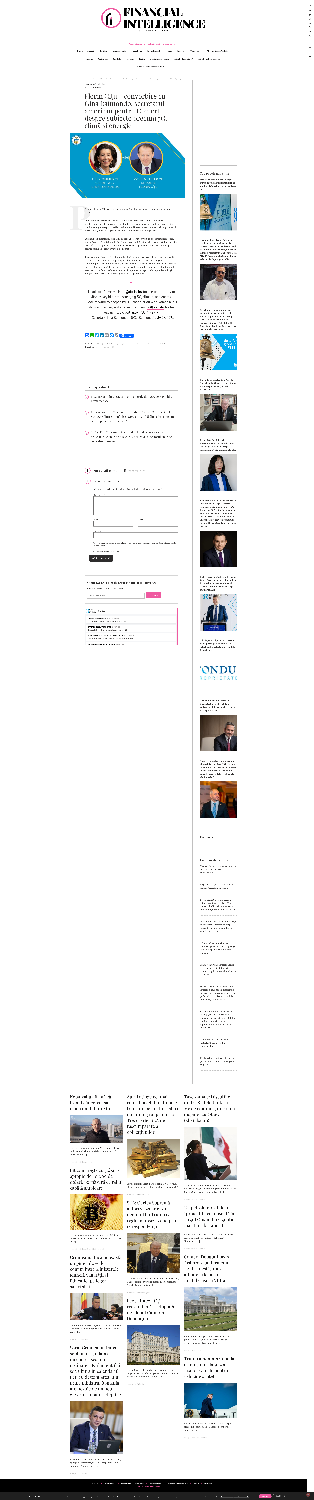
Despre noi (95, 1483)
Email (141, 519)
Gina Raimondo (143, 343)
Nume (96, 519)
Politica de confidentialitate (177, 1483)
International (136, 51)
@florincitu (133, 291)
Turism (142, 59)
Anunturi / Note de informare (150, 66)
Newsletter (139, 1483)
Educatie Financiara (183, 59)
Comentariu (99, 495)
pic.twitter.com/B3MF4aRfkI (139, 312)
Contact (196, 1483)
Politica (103, 51)
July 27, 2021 (164, 317)
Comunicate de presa (159, 59)
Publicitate (208, 1483)
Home (80, 51)
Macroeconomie (118, 51)
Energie (181, 51)
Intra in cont (154, 44)
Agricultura (103, 59)
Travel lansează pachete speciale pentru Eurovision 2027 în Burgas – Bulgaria (218, 1061)
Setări (278, 1496)
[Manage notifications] (308, 1495)
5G (116, 343)
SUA (161, 343)
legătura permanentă (104, 347)
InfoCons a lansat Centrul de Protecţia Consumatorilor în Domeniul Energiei (214, 1042)
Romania (155, 343)
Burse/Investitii (155, 51)
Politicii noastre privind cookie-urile (235, 1497)
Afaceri (91, 51)
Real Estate (118, 59)
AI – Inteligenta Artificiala (218, 51)
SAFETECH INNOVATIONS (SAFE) (104, 627)
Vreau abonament (137, 44)
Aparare (130, 59)
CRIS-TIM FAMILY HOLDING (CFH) (104, 618)
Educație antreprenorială (209, 59)
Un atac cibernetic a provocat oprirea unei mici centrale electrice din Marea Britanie (218, 869)
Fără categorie (144, 1292)
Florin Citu (130, 343)
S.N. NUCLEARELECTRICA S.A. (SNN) (106, 644)
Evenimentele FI (170, 44)
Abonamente (126, 1483)
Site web (97, 531)
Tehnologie (196, 51)
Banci (169, 51)
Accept (265, 1496)
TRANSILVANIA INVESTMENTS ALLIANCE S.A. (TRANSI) (112, 636)
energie (121, 343)
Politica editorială (155, 1483)
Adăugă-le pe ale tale (137, 470)
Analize (90, 59)
